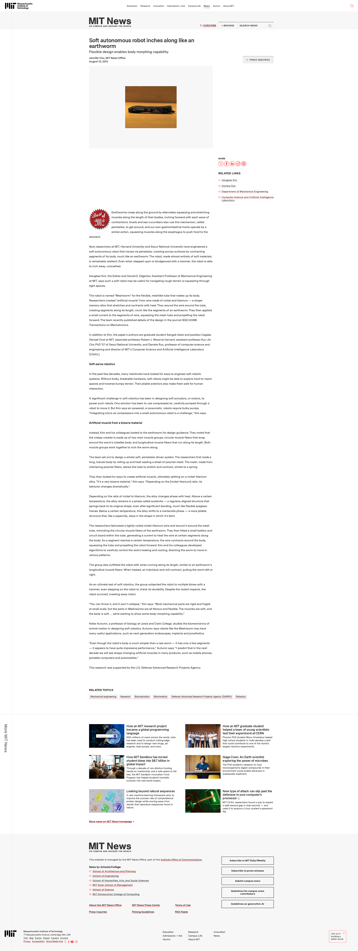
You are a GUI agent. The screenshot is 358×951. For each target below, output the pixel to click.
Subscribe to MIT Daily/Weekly (248, 860)
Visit (25, 938)
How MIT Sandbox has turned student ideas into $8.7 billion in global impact (147, 760)
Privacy (27, 941)
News (207, 6)
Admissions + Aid (176, 6)
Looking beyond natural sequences (150, 791)
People (46, 938)
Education (132, 6)
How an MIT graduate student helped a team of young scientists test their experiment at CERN (246, 729)
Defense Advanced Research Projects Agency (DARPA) (201, 696)
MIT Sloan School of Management (113, 884)
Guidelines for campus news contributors (247, 892)
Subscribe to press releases (247, 870)
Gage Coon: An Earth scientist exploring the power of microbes (245, 758)
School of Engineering (106, 875)
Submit (270, 25)
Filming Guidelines (143, 911)
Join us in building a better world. (337, 936)
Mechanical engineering (103, 696)
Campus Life (194, 6)
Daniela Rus (228, 185)
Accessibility (38, 941)
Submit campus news (247, 881)
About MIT (228, 6)
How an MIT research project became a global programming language (147, 729)
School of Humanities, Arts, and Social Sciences (121, 880)
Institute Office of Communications (181, 859)
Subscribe (209, 25)
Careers (55, 938)
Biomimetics (160, 696)
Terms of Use (183, 905)
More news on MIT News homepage (110, 821)
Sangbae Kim (229, 180)
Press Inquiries (98, 911)
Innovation (158, 6)
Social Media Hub (54, 941)
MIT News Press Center (146, 905)
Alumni (216, 6)
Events (38, 938)
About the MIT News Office (105, 905)
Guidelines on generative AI (247, 903)
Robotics (241, 696)
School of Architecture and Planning (114, 871)
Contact (64, 938)
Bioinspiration (142, 696)
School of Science (103, 889)
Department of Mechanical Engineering (245, 191)
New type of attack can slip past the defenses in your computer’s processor (247, 794)
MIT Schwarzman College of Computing (116, 894)
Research (145, 6)
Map (31, 938)
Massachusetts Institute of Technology (43, 931)
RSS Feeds (181, 911)
